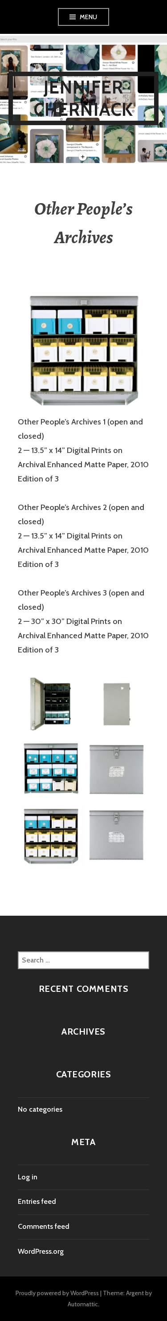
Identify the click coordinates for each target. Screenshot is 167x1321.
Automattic (83, 1304)
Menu (89, 17)
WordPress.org (41, 1251)
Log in (27, 1177)
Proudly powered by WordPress (57, 1293)
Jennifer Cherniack (84, 98)
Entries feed (37, 1201)
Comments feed (43, 1226)
